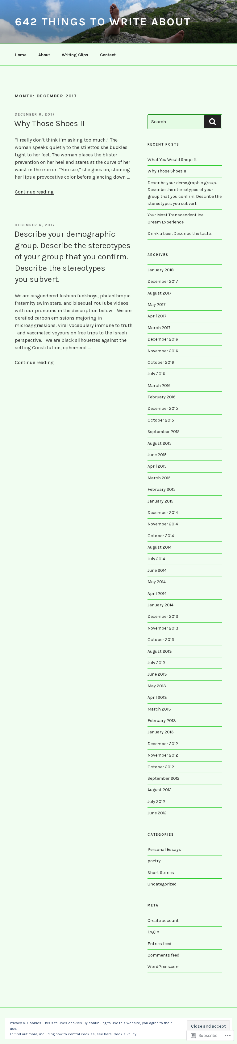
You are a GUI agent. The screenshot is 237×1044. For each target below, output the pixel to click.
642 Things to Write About (103, 21)
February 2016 (162, 397)
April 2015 (157, 466)
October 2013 (161, 639)
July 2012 (156, 801)
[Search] (212, 121)
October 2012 (161, 767)
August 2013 (160, 651)
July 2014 (156, 559)
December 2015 (163, 408)
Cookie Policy (125, 1034)
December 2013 (163, 616)
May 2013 (157, 686)
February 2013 (162, 720)
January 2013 (161, 732)
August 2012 (160, 789)
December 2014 (163, 512)
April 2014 (157, 593)
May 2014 (157, 581)
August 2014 (160, 547)
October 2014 (161, 535)
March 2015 (159, 478)
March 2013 (159, 709)
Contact (108, 54)
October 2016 (161, 362)
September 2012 (164, 778)
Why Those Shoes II (49, 123)
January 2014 (160, 605)
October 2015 (161, 420)
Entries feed (159, 943)
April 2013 (157, 697)
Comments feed (163, 955)
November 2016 (163, 351)
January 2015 (160, 501)
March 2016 (159, 385)
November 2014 (163, 524)
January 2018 (161, 270)
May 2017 (157, 304)
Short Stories (161, 872)
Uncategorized (162, 884)
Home (21, 54)
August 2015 (160, 443)
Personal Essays (164, 849)
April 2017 (157, 316)
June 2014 (157, 570)
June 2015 (157, 454)
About (44, 54)
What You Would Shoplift (172, 159)
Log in (153, 932)
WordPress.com (164, 966)
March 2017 (159, 327)
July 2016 (156, 373)
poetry (154, 861)
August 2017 (160, 293)
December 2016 (163, 339)
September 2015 (164, 431)
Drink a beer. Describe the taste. (179, 233)
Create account (163, 920)
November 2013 (163, 628)
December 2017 (163, 281)
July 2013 (156, 662)
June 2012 (157, 813)
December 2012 (163, 743)
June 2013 (157, 674)
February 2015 (162, 489)
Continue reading (34, 192)
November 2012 (163, 755)
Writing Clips (75, 54)
